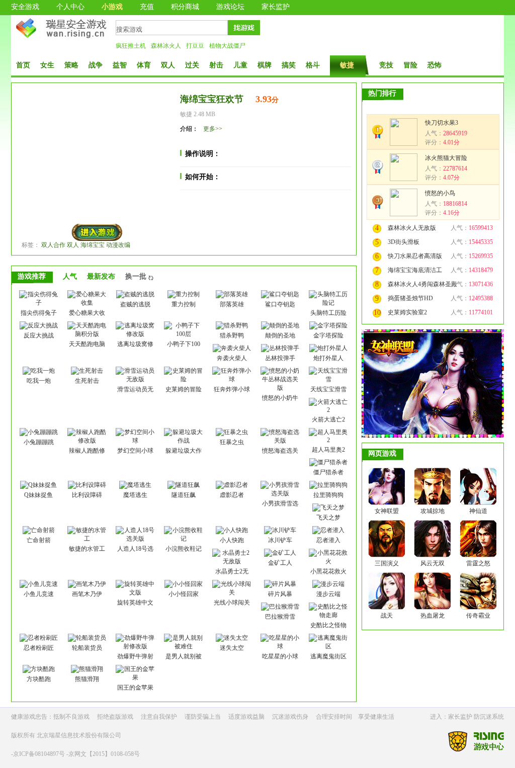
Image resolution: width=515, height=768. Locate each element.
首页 (23, 65)
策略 (71, 65)
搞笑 (289, 65)
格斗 (313, 65)
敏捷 (347, 65)
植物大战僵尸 (227, 45)
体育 (144, 65)
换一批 (135, 276)
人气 (70, 276)
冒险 (410, 65)
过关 (192, 65)
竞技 (386, 65)
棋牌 (265, 65)
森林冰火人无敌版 (412, 227)
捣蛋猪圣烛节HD (410, 298)
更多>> (212, 128)
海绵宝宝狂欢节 (211, 99)
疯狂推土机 (131, 45)
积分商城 (185, 7)
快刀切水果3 (441, 122)
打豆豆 (195, 45)
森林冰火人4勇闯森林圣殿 (422, 284)
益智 (120, 65)
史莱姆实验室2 (407, 312)
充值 (147, 7)
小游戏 (112, 7)
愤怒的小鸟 (440, 193)
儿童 (240, 65)
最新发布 (101, 276)
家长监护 (276, 7)
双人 (168, 65)
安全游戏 (25, 7)
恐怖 (434, 65)
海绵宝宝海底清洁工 (415, 270)
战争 (96, 65)
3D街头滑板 (403, 241)
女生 (47, 65)
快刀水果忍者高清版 (415, 256)
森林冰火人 (166, 45)
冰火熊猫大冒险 (446, 157)
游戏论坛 (230, 7)
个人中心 (70, 7)
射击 (216, 65)
